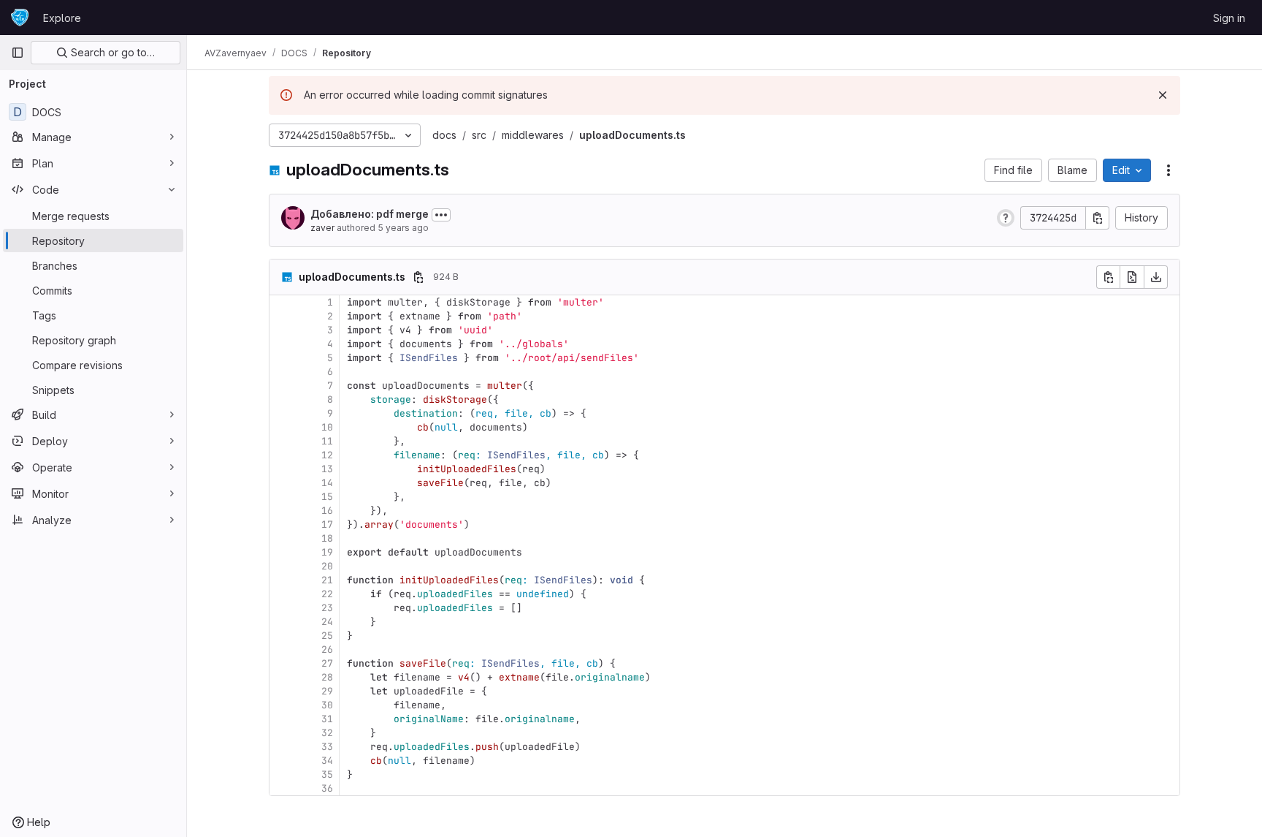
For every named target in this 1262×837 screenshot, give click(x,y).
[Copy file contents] (1108, 277)
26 (327, 649)
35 (327, 774)
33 (327, 747)
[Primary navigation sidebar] (17, 52)
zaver (322, 227)
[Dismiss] (1162, 95)
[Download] (1156, 277)
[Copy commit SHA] (1097, 218)
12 (327, 455)
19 (327, 552)
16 (327, 510)
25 (327, 635)
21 (327, 580)
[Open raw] (1132, 277)
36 (327, 788)
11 (327, 441)
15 (327, 497)
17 (327, 524)
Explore (62, 18)
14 (327, 483)
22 (327, 594)
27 (327, 663)
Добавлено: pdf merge (369, 214)
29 (327, 691)
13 (327, 469)
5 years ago (403, 227)
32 (327, 733)
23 (327, 608)
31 (327, 719)
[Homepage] (19, 17)
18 (327, 538)
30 (327, 705)
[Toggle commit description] (441, 214)
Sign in (1229, 18)
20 (327, 566)
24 (327, 622)
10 (327, 427)
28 (327, 677)
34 (327, 760)
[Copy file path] (418, 277)
